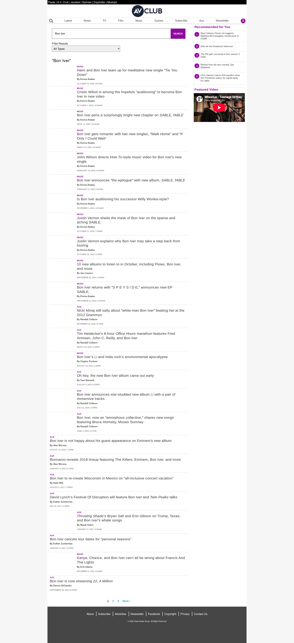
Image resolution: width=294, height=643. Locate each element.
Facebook (154, 614)
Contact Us (200, 614)
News (87, 20)
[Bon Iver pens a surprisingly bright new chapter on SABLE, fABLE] (63, 118)
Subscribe (181, 20)
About (90, 614)
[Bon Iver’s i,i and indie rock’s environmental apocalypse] (63, 360)
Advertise (120, 614)
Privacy (185, 614)
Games (158, 20)
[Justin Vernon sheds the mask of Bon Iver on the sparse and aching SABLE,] (63, 223)
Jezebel (75, 2)
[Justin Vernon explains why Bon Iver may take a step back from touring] (63, 246)
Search (178, 33)
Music (139, 20)
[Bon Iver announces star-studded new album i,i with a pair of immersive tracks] (63, 399)
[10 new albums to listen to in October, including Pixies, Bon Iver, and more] (63, 269)
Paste (51, 2)
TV (104, 20)
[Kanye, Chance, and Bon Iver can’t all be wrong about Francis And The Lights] (63, 563)
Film (120, 20)
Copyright (170, 614)
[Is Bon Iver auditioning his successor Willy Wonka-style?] (63, 202)
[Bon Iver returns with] (63, 292)
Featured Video (206, 89)
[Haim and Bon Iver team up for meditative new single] (63, 75)
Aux (201, 20)
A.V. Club (63, 2)
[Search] (50, 21)
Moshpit (112, 2)
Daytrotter (99, 2)
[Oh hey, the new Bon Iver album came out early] (63, 378)
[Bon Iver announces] (63, 183)
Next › (126, 601)
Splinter (87, 2)
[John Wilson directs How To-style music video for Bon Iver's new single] (63, 162)
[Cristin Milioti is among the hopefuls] (63, 97)
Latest (68, 20)
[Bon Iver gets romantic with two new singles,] (63, 139)
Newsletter (222, 20)
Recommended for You (212, 27)
